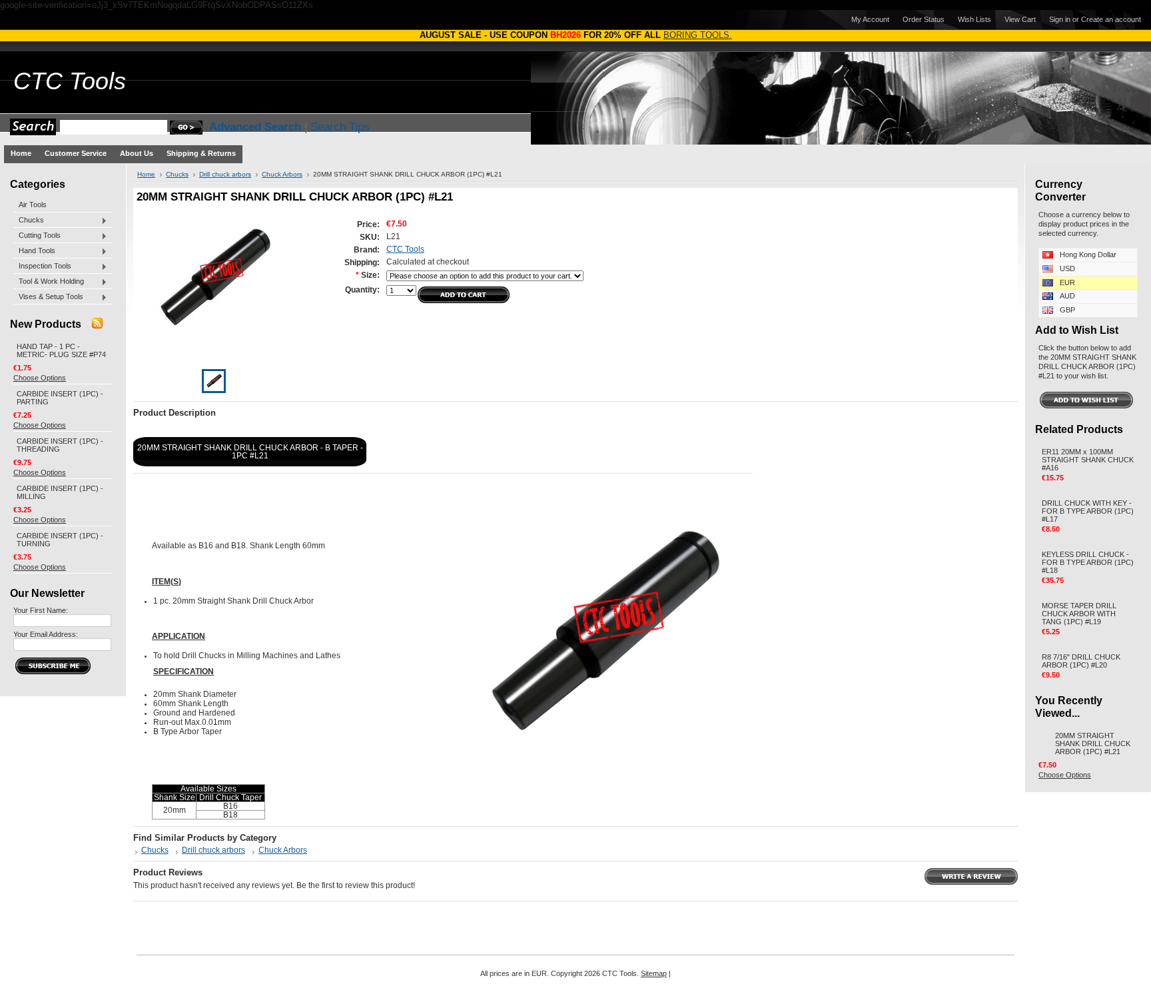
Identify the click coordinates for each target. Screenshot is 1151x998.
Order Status (924, 19)
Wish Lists (974, 19)
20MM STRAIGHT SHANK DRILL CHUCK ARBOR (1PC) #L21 (1092, 743)
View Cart (1020, 19)
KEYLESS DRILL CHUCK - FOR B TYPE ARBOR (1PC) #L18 (1088, 562)
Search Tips (340, 127)
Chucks (28, 220)
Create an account (1111, 19)
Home (146, 174)
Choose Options (39, 378)
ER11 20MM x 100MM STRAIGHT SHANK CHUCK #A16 (1088, 460)
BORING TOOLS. (697, 35)
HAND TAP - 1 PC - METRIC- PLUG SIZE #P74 (61, 350)
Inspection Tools (42, 266)
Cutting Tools (37, 236)
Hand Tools (34, 251)
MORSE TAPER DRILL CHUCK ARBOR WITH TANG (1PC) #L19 (1079, 614)
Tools (69, 81)
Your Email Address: (45, 634)
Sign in (1059, 19)
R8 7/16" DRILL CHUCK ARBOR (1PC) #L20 (1081, 661)
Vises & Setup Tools (48, 297)
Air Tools (33, 205)
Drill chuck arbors (225, 174)
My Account (870, 19)
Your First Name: (40, 610)
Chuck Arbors (282, 174)
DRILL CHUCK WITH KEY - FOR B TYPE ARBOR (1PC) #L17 (1088, 511)
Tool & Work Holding (48, 281)
